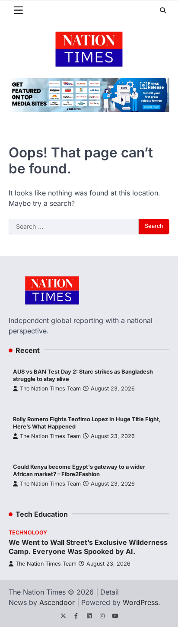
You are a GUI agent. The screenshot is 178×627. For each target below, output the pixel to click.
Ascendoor (57, 602)
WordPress (140, 602)
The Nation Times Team (50, 388)
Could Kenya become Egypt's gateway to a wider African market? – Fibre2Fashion (79, 470)
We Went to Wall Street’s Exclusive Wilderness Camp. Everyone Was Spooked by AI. (88, 547)
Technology (28, 532)
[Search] (162, 10)
